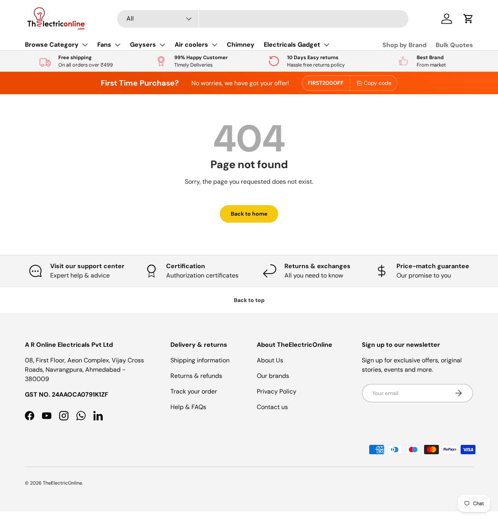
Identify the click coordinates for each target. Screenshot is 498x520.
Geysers (143, 44)
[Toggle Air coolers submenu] (214, 44)
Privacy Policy (276, 391)
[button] (468, 18)
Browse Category (52, 44)
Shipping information (200, 360)
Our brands (273, 376)
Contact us (272, 407)
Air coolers (191, 44)
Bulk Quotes (454, 45)
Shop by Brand (404, 45)
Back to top (249, 300)
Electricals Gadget (292, 44)
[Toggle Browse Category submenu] (84, 44)
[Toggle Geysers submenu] (162, 44)
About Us (270, 360)
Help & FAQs (188, 407)
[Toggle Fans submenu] (117, 44)
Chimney (240, 44)
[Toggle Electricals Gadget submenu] (326, 44)
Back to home (249, 213)
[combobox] (263, 19)
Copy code (377, 82)
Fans (104, 44)
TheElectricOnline (62, 483)
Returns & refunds (196, 376)
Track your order (193, 391)
